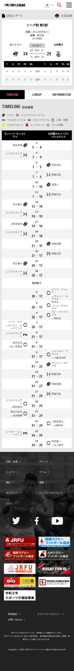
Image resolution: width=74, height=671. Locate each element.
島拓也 (57, 318)
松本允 (55, 301)
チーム (42, 472)
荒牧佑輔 (56, 243)
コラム (9, 503)
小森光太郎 (60, 357)
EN (51, 5)
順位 (8, 482)
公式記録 (66, 15)
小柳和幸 (58, 425)
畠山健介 (17, 204)
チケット (44, 461)
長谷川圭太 (16, 411)
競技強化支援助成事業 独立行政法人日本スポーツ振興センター (54, 582)
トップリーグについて (51, 493)
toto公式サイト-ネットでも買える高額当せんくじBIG (20, 582)
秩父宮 (40, 35)
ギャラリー (12, 493)
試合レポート (15, 15)
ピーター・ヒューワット (15, 327)
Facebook (37, 521)
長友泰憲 (17, 145)
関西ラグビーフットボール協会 (20, 555)
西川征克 (17, 342)
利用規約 (12, 614)
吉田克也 (56, 165)
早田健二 (56, 441)
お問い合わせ (15, 619)
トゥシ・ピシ (15, 321)
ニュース (10, 472)
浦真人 (55, 184)
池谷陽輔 (17, 415)
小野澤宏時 (16, 224)
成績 (41, 482)
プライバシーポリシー (49, 614)
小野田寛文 (57, 421)
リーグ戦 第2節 (37, 25)
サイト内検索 (59, 5)
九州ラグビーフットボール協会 (54, 555)
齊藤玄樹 (56, 174)
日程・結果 (12, 461)
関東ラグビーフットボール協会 (54, 542)
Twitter (16, 520)
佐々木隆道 (16, 346)
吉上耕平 (58, 445)
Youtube (57, 521)
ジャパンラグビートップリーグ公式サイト (15, 5)
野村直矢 (17, 407)
